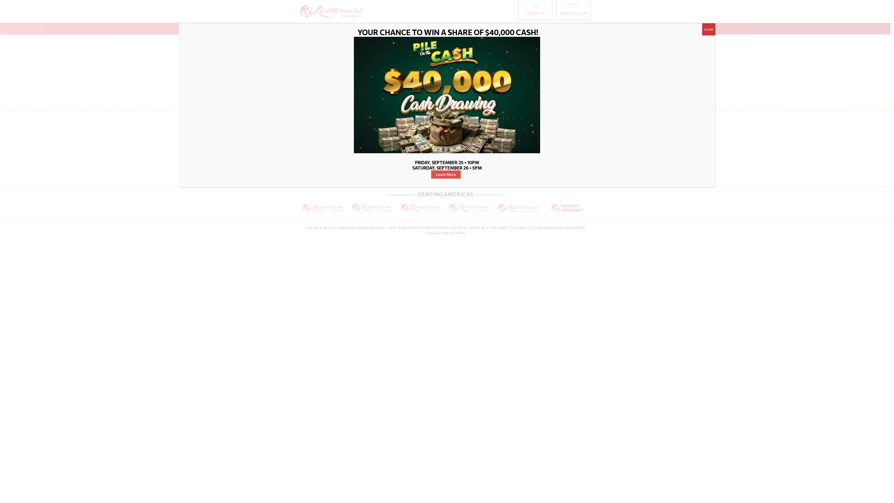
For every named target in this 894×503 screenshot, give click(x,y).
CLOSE (708, 29)
